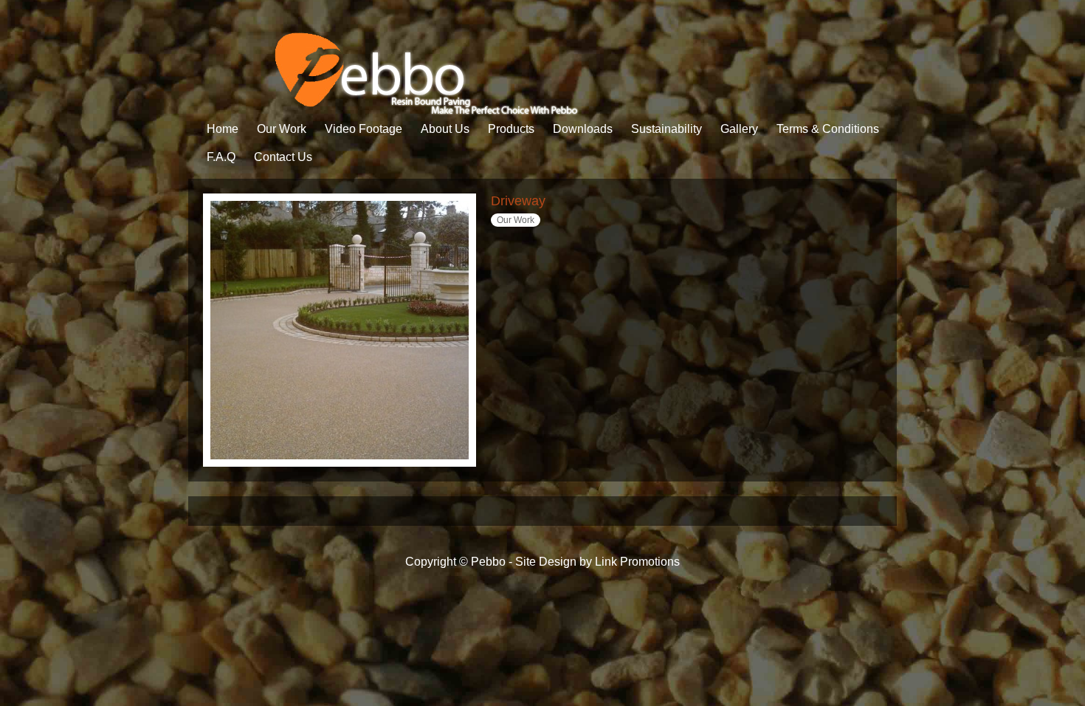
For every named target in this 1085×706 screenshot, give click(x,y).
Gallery (739, 129)
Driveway (518, 200)
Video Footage (363, 129)
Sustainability (666, 129)
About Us (445, 129)
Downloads (583, 129)
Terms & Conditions (827, 129)
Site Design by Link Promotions (597, 561)
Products (511, 129)
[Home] (385, 111)
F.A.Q (221, 157)
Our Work (281, 129)
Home (222, 129)
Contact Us (283, 157)
